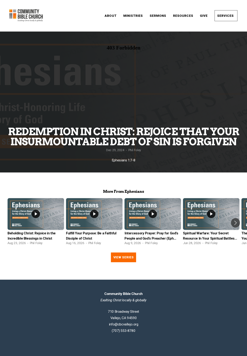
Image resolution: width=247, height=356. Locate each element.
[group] (36, 223)
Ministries (133, 16)
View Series (123, 257)
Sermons (158, 16)
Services (226, 16)
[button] (235, 222)
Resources (183, 16)
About (111, 16)
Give (204, 16)
